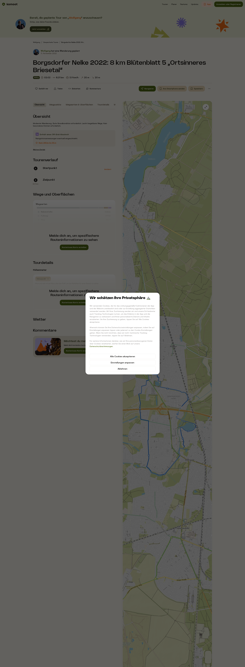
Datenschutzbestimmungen (101, 346)
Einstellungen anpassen (122, 362)
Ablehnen (122, 368)
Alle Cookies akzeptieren (122, 356)
